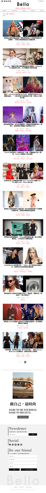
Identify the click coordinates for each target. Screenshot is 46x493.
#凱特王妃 (17, 102)
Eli (18, 241)
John (18, 42)
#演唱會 (16, 130)
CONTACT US (22, 487)
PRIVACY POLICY (29, 487)
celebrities (27, 128)
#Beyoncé (18, 44)
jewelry (27, 241)
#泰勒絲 (23, 44)
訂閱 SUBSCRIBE (23, 417)
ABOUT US (16, 487)
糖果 (18, 297)
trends (27, 297)
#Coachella (26, 327)
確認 (14, 469)
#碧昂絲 (28, 44)
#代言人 (23, 243)
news (28, 70)
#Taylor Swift (28, 130)
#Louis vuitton (29, 158)
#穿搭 (18, 186)
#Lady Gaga (18, 72)
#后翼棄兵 (30, 271)
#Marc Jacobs (16, 158)
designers (27, 100)
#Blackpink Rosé (23, 271)
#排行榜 (27, 186)
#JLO (29, 72)
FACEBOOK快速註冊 (29, 469)
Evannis (19, 70)
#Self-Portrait (22, 102)
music (27, 42)
